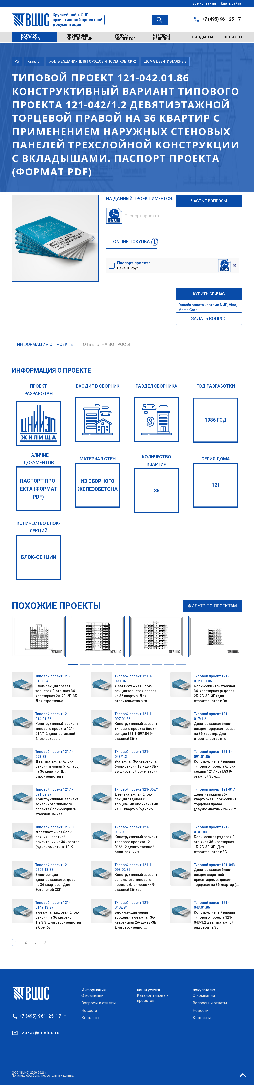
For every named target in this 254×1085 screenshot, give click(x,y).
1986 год (216, 420)
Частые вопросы (209, 201)
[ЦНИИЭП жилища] (38, 423)
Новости (89, 1010)
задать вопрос (209, 318)
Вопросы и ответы (98, 1003)
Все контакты (204, 3)
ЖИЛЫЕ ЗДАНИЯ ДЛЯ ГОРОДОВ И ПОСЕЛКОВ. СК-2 (92, 61)
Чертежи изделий (161, 37)
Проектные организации (79, 37)
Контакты (232, 37)
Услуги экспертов (125, 37)
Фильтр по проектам (212, 605)
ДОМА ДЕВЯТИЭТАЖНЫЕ (165, 61)
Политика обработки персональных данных (43, 1075)
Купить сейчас (209, 294)
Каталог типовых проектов (153, 998)
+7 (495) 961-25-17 (221, 19)
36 (156, 491)
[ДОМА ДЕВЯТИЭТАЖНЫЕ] (156, 419)
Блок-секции (38, 557)
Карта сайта (231, 3)
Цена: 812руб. (134, 265)
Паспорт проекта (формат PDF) (38, 489)
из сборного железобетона (98, 485)
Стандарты (201, 37)
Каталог (34, 61)
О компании (92, 995)
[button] (73, 664)
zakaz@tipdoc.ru (41, 1032)
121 (216, 485)
